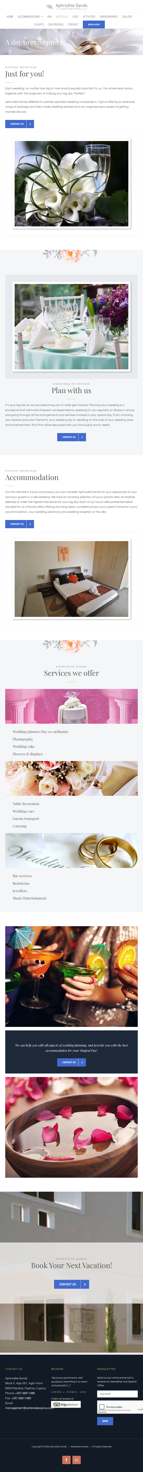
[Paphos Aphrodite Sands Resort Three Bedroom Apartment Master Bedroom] (71, 542)
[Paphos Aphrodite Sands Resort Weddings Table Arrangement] (71, 285)
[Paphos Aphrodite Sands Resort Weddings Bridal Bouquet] (71, 142)
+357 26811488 (25, 1393)
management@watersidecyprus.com (29, 1408)
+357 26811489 (21, 1398)
